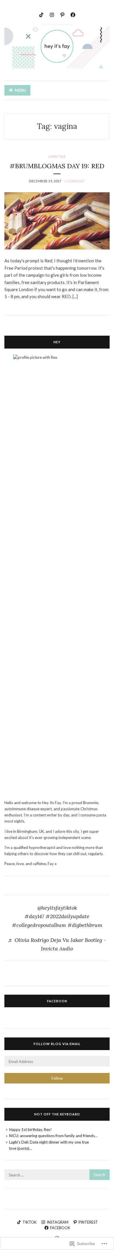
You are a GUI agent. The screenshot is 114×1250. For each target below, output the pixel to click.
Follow (57, 1078)
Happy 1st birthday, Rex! (30, 1129)
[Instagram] (52, 14)
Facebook (57, 1001)
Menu (20, 90)
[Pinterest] (62, 14)
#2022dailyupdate (67, 916)
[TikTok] (41, 14)
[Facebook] (73, 14)
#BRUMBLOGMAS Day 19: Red (57, 166)
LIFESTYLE (57, 156)
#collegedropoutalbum (39, 925)
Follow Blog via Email (57, 1044)
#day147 (34, 916)
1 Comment (74, 181)
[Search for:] (57, 1175)
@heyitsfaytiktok (57, 907)
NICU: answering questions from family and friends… (53, 1135)
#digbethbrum (85, 925)
